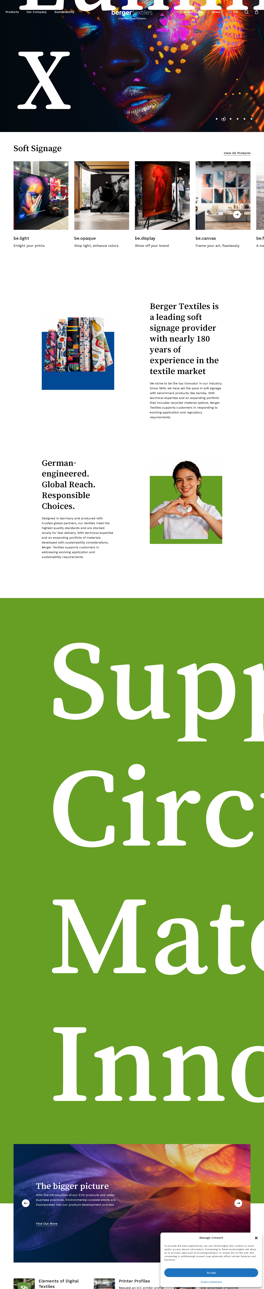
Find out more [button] (27, 75)
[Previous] (26, 1203)
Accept (211, 1272)
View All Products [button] (237, 153)
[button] (256, 1238)
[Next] (237, 214)
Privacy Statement (211, 1281)
